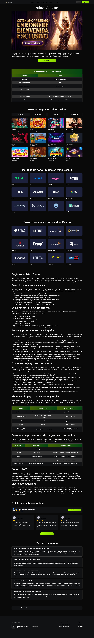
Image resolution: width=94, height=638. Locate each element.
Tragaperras (73, 114)
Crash (55, 114)
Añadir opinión (74, 509)
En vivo (37, 114)
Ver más (47, 533)
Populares (19, 114)
